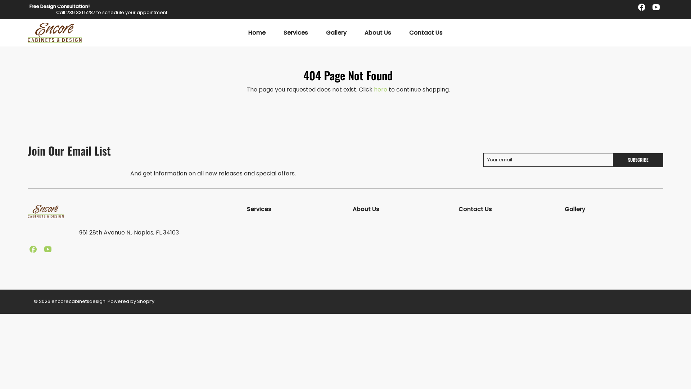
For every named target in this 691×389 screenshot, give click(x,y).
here (380, 89)
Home (257, 33)
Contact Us (426, 33)
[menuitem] (257, 33)
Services (296, 33)
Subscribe (638, 159)
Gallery (336, 33)
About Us (378, 33)
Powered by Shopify (131, 301)
